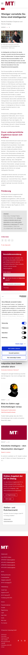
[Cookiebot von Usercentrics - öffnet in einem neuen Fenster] (19, 296)
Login (2, 612)
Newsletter (4, 636)
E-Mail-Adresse (7, 272)
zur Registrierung (10, 495)
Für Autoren (4, 623)
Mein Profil (3, 615)
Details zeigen (19, 343)
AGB (2, 643)
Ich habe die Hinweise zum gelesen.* (15, 279)
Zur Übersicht (6, 245)
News (3, 8)
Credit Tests (4, 590)
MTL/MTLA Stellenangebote (8, 562)
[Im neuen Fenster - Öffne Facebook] (18, 640)
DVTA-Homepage (5, 582)
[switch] (22, 327)
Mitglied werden (5, 580)
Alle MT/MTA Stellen (6, 557)
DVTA (2, 571)
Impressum (4, 634)
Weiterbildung (4, 587)
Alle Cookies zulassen (14, 348)
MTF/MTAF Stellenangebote (8, 560)
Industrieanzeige (8, 521)
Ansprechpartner (5, 577)
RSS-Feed (3, 620)
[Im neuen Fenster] (21, 640)
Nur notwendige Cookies (14, 357)
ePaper (3, 647)
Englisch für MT (5, 592)
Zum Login (8, 499)
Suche (2, 618)
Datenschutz (22, 278)
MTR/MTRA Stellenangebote (8, 565)
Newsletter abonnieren (14, 284)
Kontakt (3, 607)
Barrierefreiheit (4, 641)
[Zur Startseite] (10, 3)
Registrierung (4, 610)
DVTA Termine (4, 595)
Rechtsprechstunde (5, 575)
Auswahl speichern (14, 353)
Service (3, 602)
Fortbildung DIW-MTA (6, 597)
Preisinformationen (5, 605)
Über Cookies (4, 640)
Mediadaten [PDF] (5, 645)
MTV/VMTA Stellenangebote (8, 567)
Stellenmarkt (7, 519)
